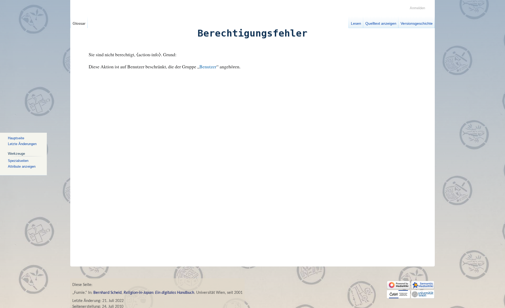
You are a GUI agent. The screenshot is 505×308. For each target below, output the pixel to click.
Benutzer (207, 66)
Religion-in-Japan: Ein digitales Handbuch (159, 293)
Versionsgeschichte (417, 23)
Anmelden (417, 8)
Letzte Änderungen (22, 144)
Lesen (356, 23)
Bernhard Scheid (107, 293)
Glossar (79, 23)
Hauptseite (16, 138)
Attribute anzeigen (22, 166)
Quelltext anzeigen (380, 23)
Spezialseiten (18, 161)
